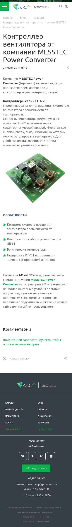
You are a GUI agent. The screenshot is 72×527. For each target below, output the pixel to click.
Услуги (9, 422)
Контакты (43, 422)
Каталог (10, 402)
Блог (40, 402)
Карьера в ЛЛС (13, 429)
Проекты (42, 409)
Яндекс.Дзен (51, 456)
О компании (45, 416)
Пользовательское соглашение (20, 507)
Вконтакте (23, 456)
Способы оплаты (29, 516)
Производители (14, 409)
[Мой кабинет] (66, 6)
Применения (12, 416)
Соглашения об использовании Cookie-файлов (34, 512)
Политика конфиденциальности (48, 507)
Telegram (32, 456)
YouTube (42, 456)
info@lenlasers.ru (36, 446)
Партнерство (45, 429)
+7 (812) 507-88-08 (36, 440)
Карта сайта (44, 516)
